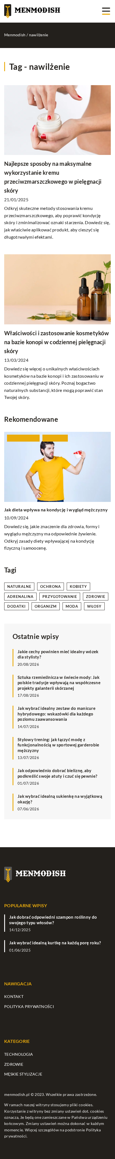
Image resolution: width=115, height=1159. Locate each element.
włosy (94, 606)
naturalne (19, 586)
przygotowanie (59, 596)
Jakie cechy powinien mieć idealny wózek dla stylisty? (58, 654)
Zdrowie (13, 1064)
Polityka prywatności (29, 1006)
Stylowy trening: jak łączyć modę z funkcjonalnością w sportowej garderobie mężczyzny (58, 745)
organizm (46, 606)
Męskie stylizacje (23, 1074)
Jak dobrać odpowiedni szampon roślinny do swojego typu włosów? (53, 919)
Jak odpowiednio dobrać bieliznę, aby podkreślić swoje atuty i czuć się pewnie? (57, 773)
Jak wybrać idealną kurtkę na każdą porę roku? (55, 942)
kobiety (78, 586)
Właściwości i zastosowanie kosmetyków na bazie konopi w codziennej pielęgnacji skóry (56, 342)
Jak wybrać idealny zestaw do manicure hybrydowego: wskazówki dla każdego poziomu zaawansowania (56, 714)
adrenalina (20, 596)
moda (72, 606)
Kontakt (13, 996)
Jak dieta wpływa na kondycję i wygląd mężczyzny (56, 509)
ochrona (50, 586)
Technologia (18, 1054)
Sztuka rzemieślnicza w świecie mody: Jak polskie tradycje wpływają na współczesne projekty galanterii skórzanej (59, 683)
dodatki (16, 606)
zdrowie (95, 596)
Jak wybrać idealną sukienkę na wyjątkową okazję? (60, 799)
